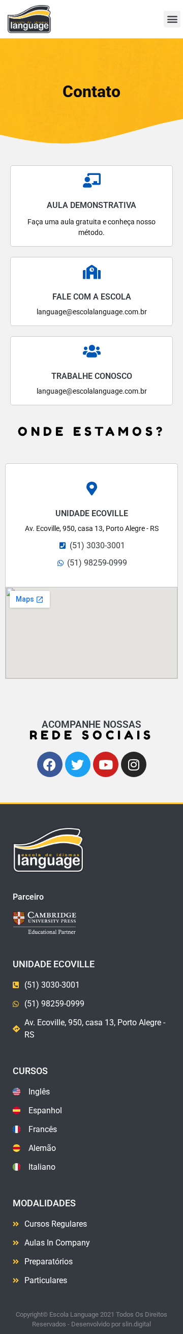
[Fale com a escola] (91, 272)
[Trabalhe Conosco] (91, 351)
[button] (172, 19)
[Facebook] (50, 764)
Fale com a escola (91, 297)
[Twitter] (77, 764)
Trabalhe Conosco (91, 376)
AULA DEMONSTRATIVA (91, 205)
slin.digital (136, 1324)
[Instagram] (133, 764)
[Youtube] (105, 764)
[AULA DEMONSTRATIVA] (91, 180)
